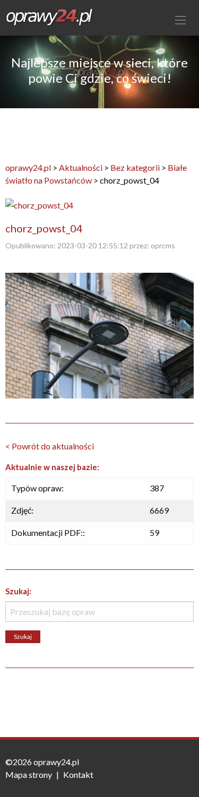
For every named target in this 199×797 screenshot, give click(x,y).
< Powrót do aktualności (49, 446)
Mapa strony (28, 774)
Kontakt (78, 774)
